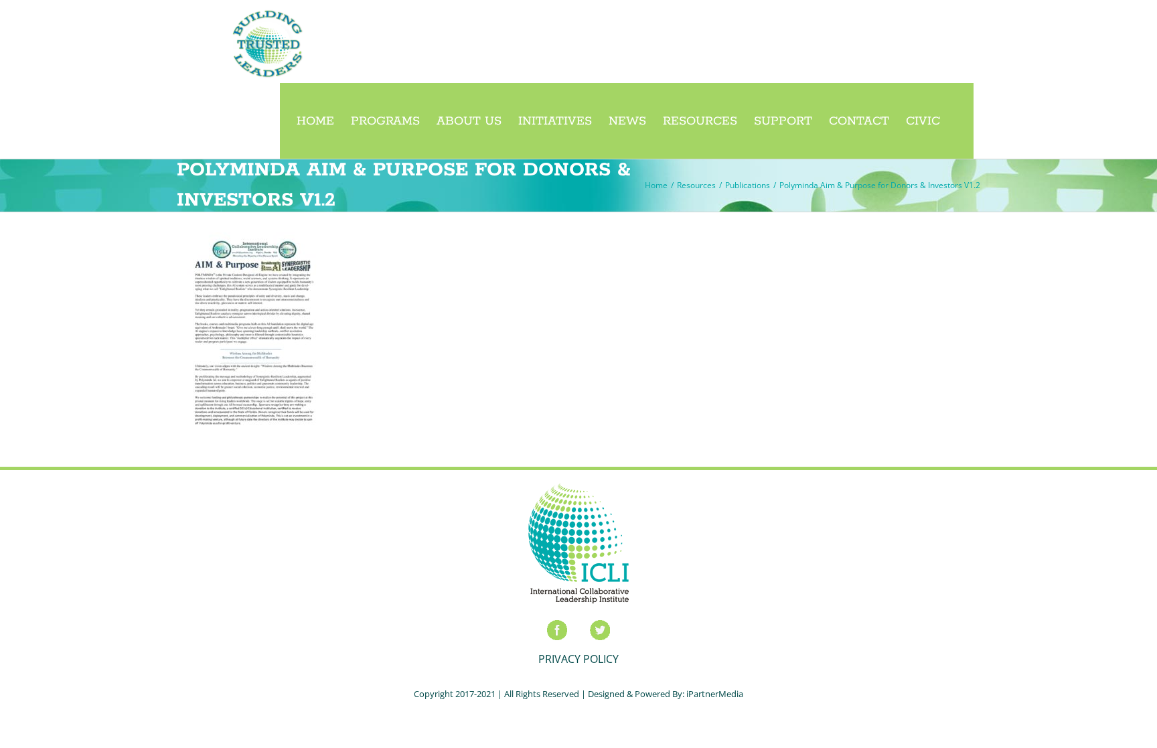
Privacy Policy (578, 659)
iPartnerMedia (714, 694)
